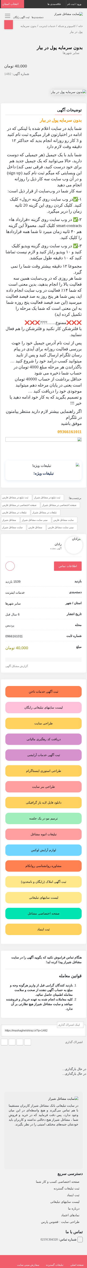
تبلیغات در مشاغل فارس (14, 512)
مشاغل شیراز (9, 520)
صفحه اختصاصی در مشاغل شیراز (59, 505)
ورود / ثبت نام (74, 4)
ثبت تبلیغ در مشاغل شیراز (47, 497)
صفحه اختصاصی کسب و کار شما (57, 1181)
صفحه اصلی (77, 1264)
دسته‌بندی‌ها (38, 17)
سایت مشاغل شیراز (12, 527)
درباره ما (73, 1208)
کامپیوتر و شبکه (67, 26)
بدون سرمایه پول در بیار (60, 47)
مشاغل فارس (35, 527)
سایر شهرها (71, 53)
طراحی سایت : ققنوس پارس (60, 1222)
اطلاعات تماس (68, 566)
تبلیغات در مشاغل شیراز (44, 512)
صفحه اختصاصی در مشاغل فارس (19, 505)
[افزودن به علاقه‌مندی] (10, 566)
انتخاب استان (10, 4)
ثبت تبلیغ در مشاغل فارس (15, 497)
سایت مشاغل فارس (63, 520)
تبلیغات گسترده (54, 1264)
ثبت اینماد (73, 1195)
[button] (43, 110)
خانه (80, 26)
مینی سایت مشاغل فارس (61, 527)
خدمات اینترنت (47, 26)
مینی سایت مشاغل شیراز (35, 520)
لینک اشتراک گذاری (69, 1024)
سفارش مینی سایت (28, 1264)
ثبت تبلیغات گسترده (66, 1188)
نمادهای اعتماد (70, 1215)
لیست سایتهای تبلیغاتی (64, 1202)
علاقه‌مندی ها (55, 4)
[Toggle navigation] (7, 16)
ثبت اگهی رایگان (21, 17)
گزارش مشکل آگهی (17, 666)
